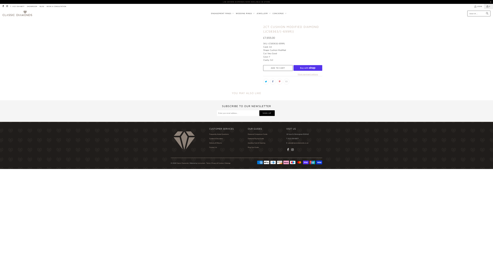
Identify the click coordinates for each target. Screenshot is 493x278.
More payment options (308, 74)
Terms (208, 163)
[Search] (487, 13)
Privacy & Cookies (218, 163)
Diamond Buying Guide (256, 139)
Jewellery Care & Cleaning (256, 143)
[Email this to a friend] (286, 81)
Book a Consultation (56, 6)
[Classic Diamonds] (17, 13)
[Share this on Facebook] (273, 81)
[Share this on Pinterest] (279, 81)
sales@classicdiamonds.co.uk (298, 143)
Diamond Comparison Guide (257, 134)
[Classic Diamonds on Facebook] (3, 6)
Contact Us (213, 147)
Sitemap (227, 163)
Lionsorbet (201, 163)
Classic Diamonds (182, 163)
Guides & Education (216, 139)
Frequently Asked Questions (219, 134)
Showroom (32, 6)
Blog (42, 6)
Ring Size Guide (253, 147)
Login (479, 6)
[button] (222, 13)
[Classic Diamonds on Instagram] (7, 6)
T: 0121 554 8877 (17, 6)
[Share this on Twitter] (266, 81)
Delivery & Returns (215, 143)
